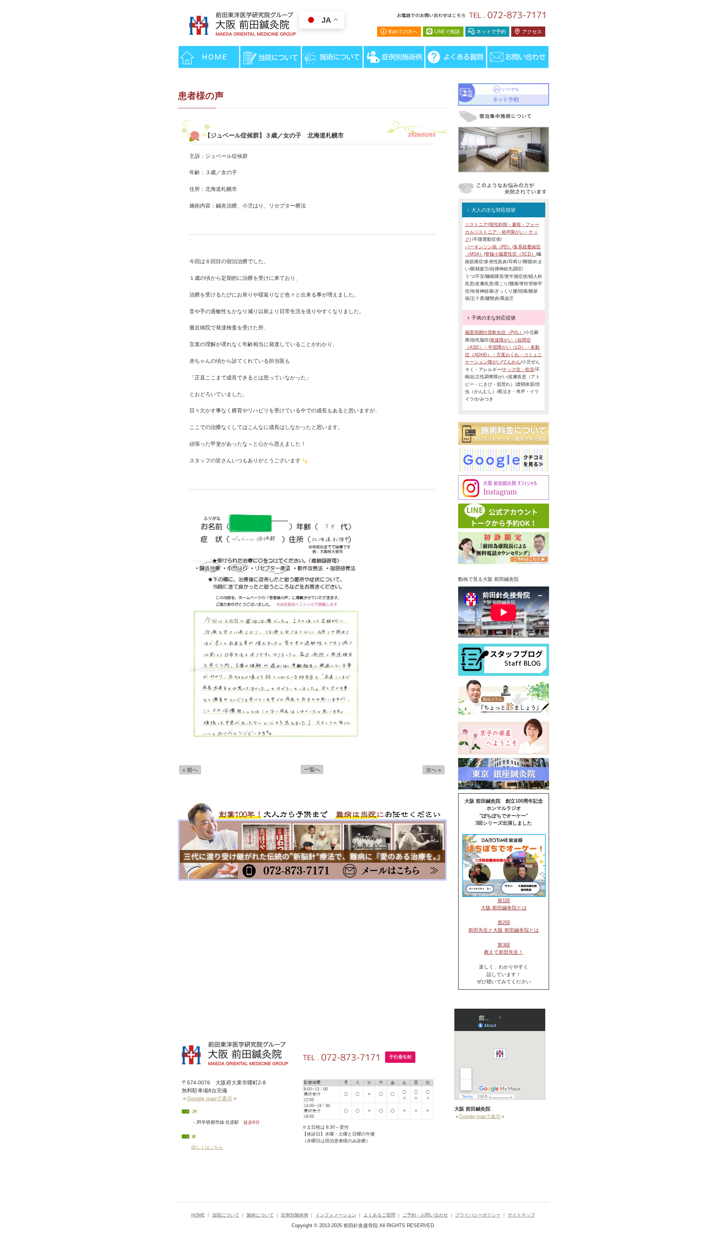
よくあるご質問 (379, 1215)
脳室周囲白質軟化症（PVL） (494, 332)
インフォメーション (335, 1215)
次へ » (433, 770)
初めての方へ (403, 31)
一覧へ (312, 769)
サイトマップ (521, 1215)
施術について (260, 1215)
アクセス (532, 31)
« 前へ (190, 770)
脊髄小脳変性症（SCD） (510, 254)
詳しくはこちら (207, 1147)
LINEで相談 (447, 31)
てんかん (511, 362)
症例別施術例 (294, 1215)
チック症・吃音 (518, 369)
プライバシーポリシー (478, 1215)
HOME (198, 1215)
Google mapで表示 (209, 1098)
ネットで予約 (491, 31)
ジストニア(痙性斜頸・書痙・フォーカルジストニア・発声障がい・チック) (502, 232)
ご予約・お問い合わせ (425, 1215)
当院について (225, 1215)
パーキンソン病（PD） (488, 247)
